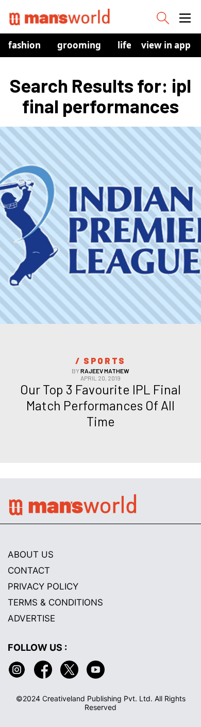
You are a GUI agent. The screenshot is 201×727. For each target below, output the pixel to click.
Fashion (24, 45)
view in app (166, 45)
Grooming (79, 45)
